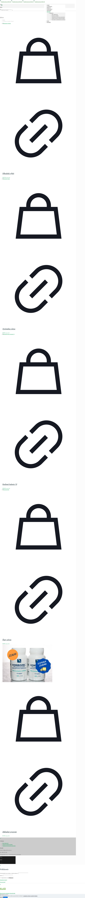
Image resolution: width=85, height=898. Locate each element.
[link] (12, 10)
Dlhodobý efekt (8, 173)
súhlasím (5, 897)
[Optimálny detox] (38, 179)
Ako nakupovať (5, 843)
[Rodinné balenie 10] (38, 334)
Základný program (9, 832)
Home (3, 19)
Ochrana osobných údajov (7, 844)
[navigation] (42, 889)
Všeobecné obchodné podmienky (9, 845)
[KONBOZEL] (22, 1)
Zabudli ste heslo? (3, 880)
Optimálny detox (8, 329)
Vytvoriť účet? (2, 882)
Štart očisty (6, 640)
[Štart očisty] (38, 489)
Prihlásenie (11, 877)
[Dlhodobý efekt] (38, 23)
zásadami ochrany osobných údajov (30, 895)
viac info (1, 897)
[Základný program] (38, 663)
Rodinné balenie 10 (9, 484)
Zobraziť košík (12, 893)
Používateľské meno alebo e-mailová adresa (9, 873)
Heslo (1, 875)
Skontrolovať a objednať (4, 893)
